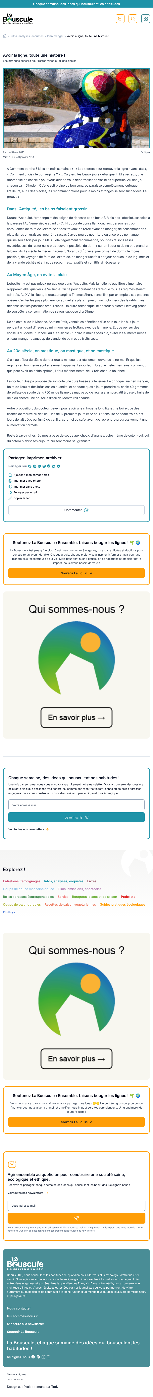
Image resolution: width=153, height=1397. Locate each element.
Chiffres (9, 912)
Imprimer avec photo (27, 480)
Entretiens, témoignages (21, 881)
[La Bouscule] (18, 18)
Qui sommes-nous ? (22, 1316)
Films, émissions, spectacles (79, 889)
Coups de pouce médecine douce (28, 889)
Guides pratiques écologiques (122, 904)
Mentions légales (16, 1374)
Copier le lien (22, 498)
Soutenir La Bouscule (76, 573)
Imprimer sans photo (27, 486)
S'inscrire (120, 18)
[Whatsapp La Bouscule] (54, 466)
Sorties (63, 897)
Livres (91, 881)
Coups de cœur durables (22, 904)
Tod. (54, 1387)
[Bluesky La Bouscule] (59, 466)
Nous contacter (19, 1308)
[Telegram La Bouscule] (49, 466)
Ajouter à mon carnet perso (31, 474)
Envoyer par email (25, 492)
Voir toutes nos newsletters (26, 829)
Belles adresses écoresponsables (28, 897)
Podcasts (128, 897)
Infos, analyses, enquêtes (27, 36)
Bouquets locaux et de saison (94, 897)
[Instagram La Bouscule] (35, 466)
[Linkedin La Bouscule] (39, 466)
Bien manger (55, 36)
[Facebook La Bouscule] (30, 466)
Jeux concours (15, 1379)
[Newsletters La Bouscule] (49, 1357)
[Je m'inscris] (76, 1218)
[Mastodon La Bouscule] (44, 466)
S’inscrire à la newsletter (25, 1324)
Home (5, 36)
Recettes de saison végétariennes (70, 904)
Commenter (73, 510)
